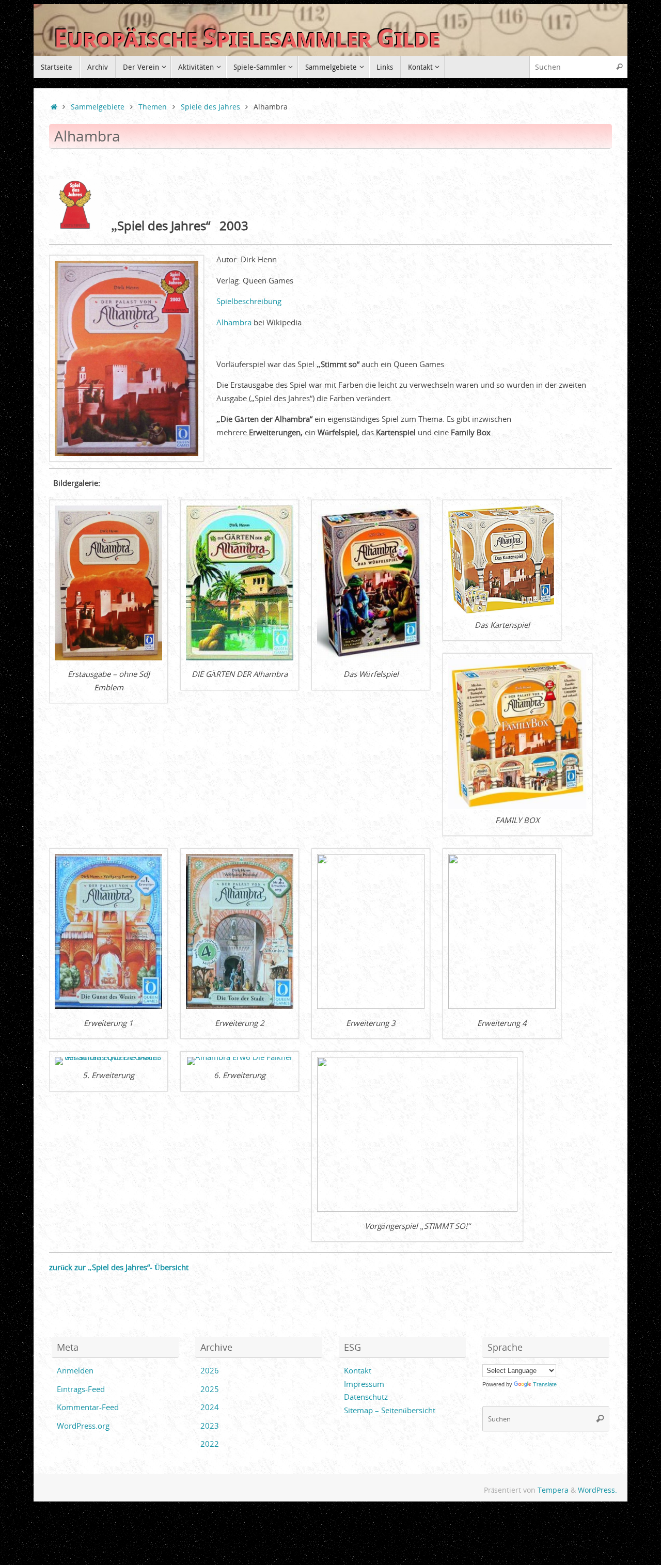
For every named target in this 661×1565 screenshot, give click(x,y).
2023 (209, 1425)
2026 (209, 1370)
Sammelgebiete (97, 107)
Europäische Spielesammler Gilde (247, 38)
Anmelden (75, 1370)
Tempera (553, 1490)
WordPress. (597, 1490)
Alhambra (233, 322)
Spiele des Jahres (210, 107)
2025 (209, 1389)
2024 (209, 1407)
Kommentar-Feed (88, 1407)
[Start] (54, 107)
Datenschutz (366, 1397)
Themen (152, 107)
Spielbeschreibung (248, 301)
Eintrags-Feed (81, 1389)
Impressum (364, 1384)
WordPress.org (83, 1425)
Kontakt (357, 1370)
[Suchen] (619, 67)
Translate (545, 1384)
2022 (209, 1443)
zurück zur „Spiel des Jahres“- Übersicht (118, 1267)
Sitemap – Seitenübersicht (389, 1410)
